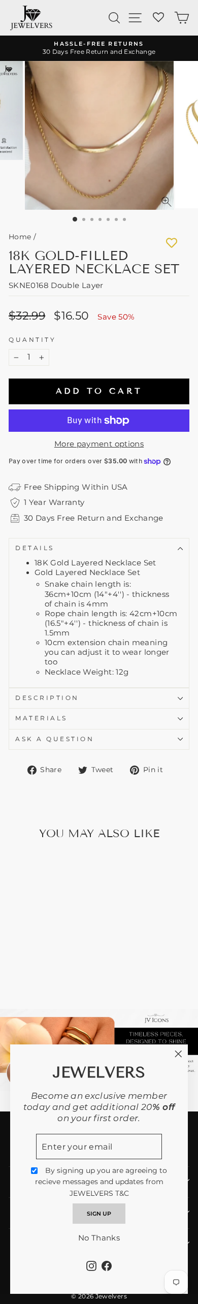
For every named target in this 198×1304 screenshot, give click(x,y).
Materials (41, 718)
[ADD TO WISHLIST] (171, 243)
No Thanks (99, 1238)
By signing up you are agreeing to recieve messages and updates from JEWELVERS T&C (101, 1181)
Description (47, 698)
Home (20, 237)
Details (34, 548)
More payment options (99, 444)
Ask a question (54, 739)
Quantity (32, 339)
